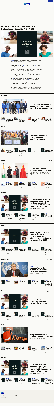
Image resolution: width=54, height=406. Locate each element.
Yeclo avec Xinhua (33, 208)
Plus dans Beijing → (49, 127)
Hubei (23, 65)
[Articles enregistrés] (41, 1)
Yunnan (18, 65)
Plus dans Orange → (49, 324)
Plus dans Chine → (50, 160)
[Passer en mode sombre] (43, 1)
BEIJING (17, 58)
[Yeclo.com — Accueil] (2, 393)
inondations (40, 73)
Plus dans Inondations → (49, 259)
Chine (13, 78)
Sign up (16, 394)
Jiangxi (36, 65)
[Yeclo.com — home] (27, 4)
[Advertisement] (27, 14)
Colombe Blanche (33, 338)
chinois (12, 60)
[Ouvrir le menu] (1, 1)
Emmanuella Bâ (33, 273)
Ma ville (16, 395)
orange (29, 79)
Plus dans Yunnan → (49, 357)
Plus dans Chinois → (49, 192)
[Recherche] (40, 1)
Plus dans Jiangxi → (49, 291)
